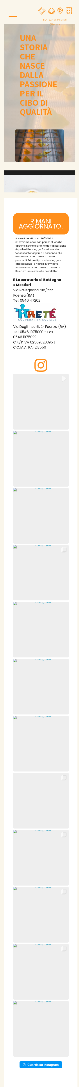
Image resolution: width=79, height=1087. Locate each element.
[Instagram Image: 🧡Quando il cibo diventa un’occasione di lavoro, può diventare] (41, 573)
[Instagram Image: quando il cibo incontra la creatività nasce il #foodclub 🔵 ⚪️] (41, 801)
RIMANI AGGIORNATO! (41, 223)
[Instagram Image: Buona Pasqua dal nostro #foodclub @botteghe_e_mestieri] (41, 516)
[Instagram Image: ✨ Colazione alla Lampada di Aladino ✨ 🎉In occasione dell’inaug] (41, 858)
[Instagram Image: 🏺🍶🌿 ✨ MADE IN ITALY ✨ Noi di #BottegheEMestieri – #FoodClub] (41, 972)
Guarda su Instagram (43, 1065)
